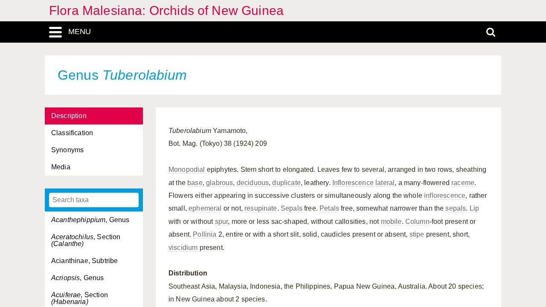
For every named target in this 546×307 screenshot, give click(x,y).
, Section (86, 240)
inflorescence (444, 195)
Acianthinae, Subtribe (84, 260)
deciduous (253, 182)
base (195, 182)
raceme (462, 182)
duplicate (286, 182)
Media (60, 167)
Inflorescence (353, 182)
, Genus (90, 219)
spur (221, 221)
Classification (72, 132)
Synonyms (67, 150)
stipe (417, 234)
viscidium (182, 247)
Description (69, 115)
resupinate (260, 208)
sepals (455, 208)
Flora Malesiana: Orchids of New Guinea (166, 10)
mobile (391, 221)
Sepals (291, 208)
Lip (474, 208)
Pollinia (204, 234)
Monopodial (186, 169)
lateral (385, 182)
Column (417, 221)
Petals (329, 208)
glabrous (219, 182)
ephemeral (205, 208)
